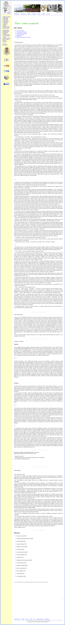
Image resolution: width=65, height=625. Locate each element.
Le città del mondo (20, 30)
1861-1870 (5, 20)
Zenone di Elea (6, 35)
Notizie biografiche (20, 34)
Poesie (4, 43)
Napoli (4, 25)
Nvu (34, 619)
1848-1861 (5, 19)
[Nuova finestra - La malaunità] (6, 61)
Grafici (4, 37)
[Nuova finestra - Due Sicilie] (6, 55)
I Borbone (5, 22)
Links (43, 14)
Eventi (4, 40)
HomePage (16, 14)
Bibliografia (19, 36)
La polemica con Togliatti (22, 33)
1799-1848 (5, 17)
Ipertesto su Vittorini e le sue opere (23, 37)
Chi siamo (23, 14)
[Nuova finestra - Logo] (6, 14)
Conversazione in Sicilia (21, 32)
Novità (48, 14)
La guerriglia (6, 21)
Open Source (17, 619)
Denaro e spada (6, 16)
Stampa (5, 33)
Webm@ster (46, 621)
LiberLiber (47, 619)
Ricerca (34, 14)
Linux (27, 619)
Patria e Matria (6, 26)
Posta (39, 14)
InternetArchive (40, 619)
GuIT (31, 619)
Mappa (29, 14)
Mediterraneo (6, 31)
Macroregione (6, 30)
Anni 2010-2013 (6, 38)
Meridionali (5, 32)
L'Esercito (5, 23)
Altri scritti (5, 45)
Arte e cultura (6, 39)
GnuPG (4, 41)
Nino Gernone (6, 34)
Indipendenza (6, 28)
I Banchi (5, 24)
